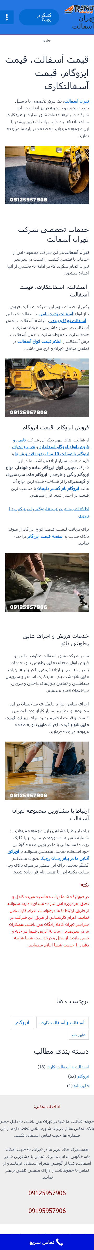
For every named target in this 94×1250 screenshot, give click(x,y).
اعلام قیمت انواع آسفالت (39, 341)
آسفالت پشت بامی (56, 313)
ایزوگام (22, 1022)
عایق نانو (78, 1035)
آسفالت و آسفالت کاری (62, 1022)
